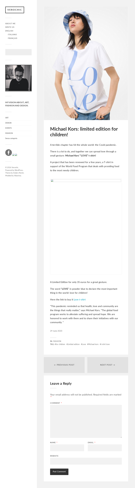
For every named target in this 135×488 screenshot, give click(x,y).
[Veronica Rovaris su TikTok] (16, 155)
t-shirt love (105, 344)
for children (60, 344)
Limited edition (74, 344)
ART (7, 118)
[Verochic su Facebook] (8, 155)
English (9, 31)
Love (84, 344)
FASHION (9, 133)
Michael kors (93, 344)
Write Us (9, 27)
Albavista (17, 176)
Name (53, 443)
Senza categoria (11, 138)
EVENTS (8, 128)
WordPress (19, 170)
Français (12, 38)
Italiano (12, 34)
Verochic (14, 10)
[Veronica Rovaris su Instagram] (13, 155)
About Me (10, 23)
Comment (56, 403)
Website (54, 456)
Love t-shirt (80, 300)
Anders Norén (18, 173)
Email (91, 443)
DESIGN (8, 123)
